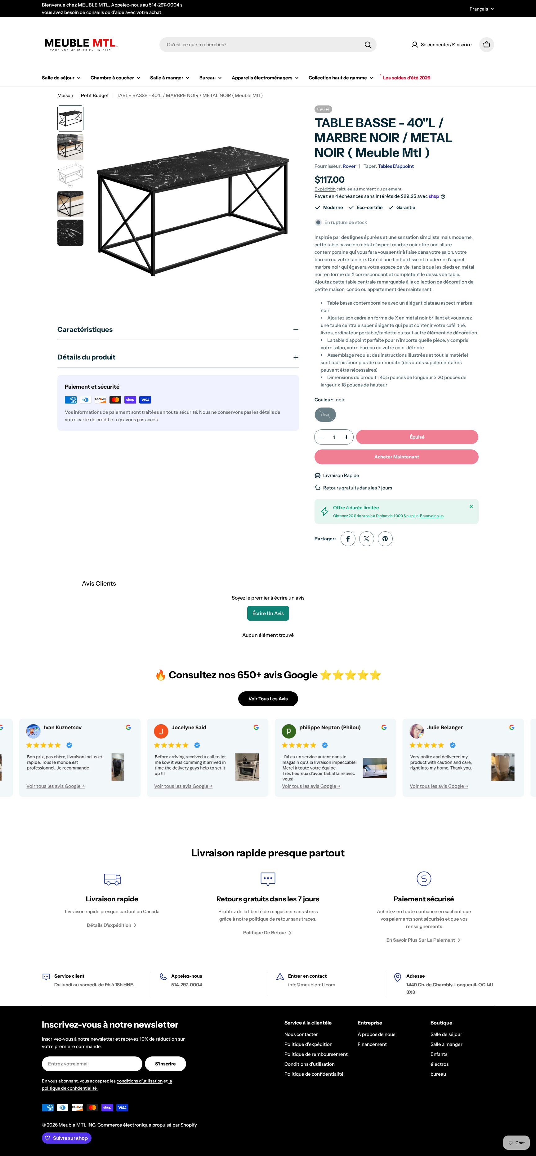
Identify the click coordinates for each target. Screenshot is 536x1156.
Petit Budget (95, 95)
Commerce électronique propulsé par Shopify (147, 1125)
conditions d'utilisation (140, 1081)
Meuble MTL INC (77, 1125)
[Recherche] (368, 44)
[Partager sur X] (366, 538)
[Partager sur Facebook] (348, 538)
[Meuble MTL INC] (176, 758)
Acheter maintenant (396, 457)
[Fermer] (471, 506)
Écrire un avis (268, 613)
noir (328, 417)
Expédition (325, 188)
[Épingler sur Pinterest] (385, 538)
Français (479, 9)
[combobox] (268, 44)
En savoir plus (432, 515)
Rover (349, 166)
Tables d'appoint (396, 166)
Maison (65, 95)
